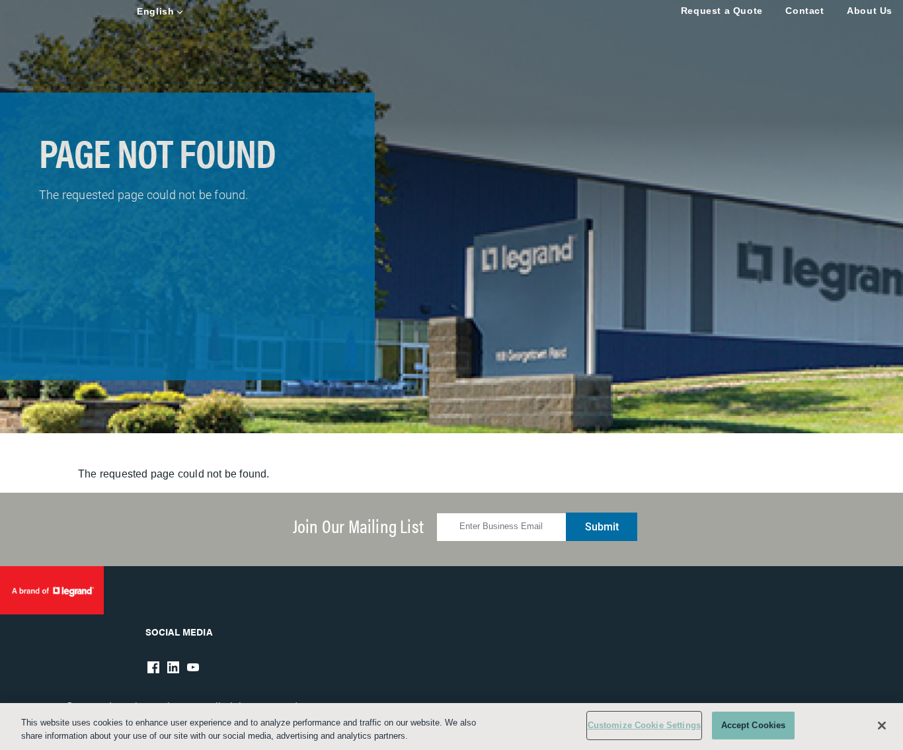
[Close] (881, 725)
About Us (869, 10)
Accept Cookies (753, 725)
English (155, 11)
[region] (451, 726)
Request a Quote (722, 10)
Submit (602, 527)
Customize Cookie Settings (644, 725)
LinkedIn (173, 667)
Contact (804, 10)
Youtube (193, 667)
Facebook (153, 667)
